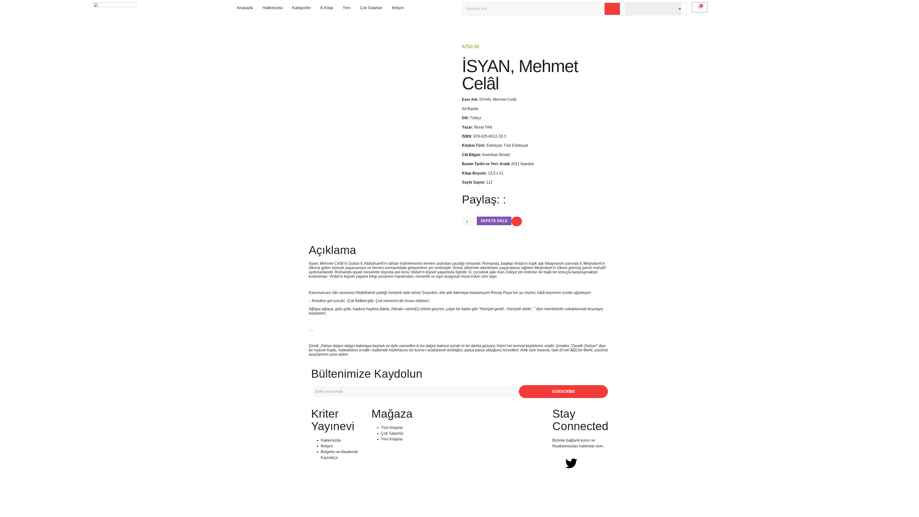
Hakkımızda (273, 8)
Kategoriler (301, 8)
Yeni (346, 8)
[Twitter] (571, 463)
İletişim (398, 8)
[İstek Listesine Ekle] (516, 221)
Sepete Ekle (494, 221)
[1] (417, 309)
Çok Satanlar (371, 8)
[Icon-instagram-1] (584, 463)
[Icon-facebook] (558, 463)
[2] (575, 350)
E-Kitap (326, 8)
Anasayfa (245, 8)
